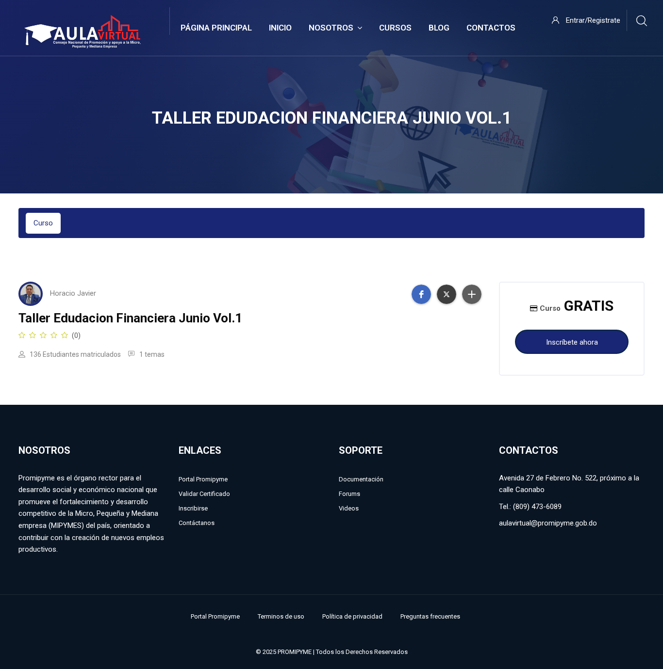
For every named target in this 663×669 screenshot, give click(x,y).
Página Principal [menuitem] (216, 27)
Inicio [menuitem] (280, 27)
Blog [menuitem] (439, 27)
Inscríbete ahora (572, 342)
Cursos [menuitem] (395, 27)
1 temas (151, 354)
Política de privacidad (352, 616)
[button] (421, 294)
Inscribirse (193, 508)
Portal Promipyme (203, 479)
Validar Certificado (204, 493)
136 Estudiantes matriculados (74, 354)
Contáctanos (197, 522)
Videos (349, 508)
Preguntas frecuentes (430, 616)
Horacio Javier (73, 293)
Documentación (361, 479)
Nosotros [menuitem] (331, 27)
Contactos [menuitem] (490, 27)
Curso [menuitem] (43, 223)
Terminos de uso (281, 616)
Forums (349, 493)
